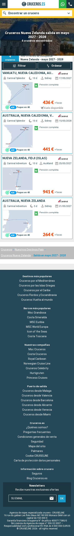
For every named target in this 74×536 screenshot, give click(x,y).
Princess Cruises (37, 377)
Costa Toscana (37, 336)
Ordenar (56, 65)
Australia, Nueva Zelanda (23, 200)
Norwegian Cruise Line (37, 363)
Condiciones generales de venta (37, 436)
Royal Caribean (37, 358)
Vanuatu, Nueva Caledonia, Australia (28, 73)
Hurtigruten (37, 372)
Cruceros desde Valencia (37, 395)
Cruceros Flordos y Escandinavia (37, 294)
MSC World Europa (37, 326)
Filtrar (22, 65)
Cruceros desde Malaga (37, 390)
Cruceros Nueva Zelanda (16, 255)
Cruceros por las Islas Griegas (37, 285)
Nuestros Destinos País (29, 249)
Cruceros (6, 249)
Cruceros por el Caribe (37, 290)
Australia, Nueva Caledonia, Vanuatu (28, 115)
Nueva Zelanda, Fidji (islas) (24, 158)
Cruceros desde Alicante (37, 404)
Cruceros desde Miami (37, 414)
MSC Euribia (37, 322)
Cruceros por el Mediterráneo (37, 280)
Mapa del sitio (37, 446)
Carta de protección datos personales (37, 460)
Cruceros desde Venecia (37, 409)
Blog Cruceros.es (37, 478)
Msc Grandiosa (37, 312)
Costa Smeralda (37, 317)
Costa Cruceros (37, 354)
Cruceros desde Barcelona (37, 400)
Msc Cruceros (37, 349)
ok (62, 498)
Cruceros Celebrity (37, 368)
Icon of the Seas (37, 331)
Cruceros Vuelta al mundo (37, 299)
